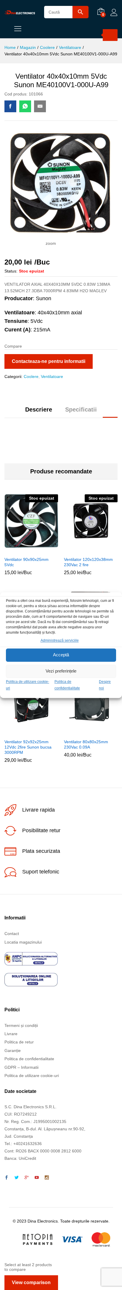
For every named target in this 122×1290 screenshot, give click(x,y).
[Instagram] (47, 1178)
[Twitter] (17, 1178)
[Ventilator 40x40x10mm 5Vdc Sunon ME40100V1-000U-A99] (10, 106)
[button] (83, 732)
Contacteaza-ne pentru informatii (48, 361)
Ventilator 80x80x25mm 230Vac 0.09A (86, 744)
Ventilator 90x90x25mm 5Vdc (26, 562)
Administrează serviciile (60, 640)
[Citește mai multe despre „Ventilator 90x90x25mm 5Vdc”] (24, 550)
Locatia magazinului (23, 942)
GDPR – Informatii (21, 1067)
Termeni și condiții (21, 1025)
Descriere (38, 409)
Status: (10, 271)
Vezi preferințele (61, 671)
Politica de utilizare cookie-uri (31, 1075)
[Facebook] (6, 1178)
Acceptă (61, 655)
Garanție (12, 1050)
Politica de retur (19, 1042)
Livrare (10, 1033)
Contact (11, 933)
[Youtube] (37, 1178)
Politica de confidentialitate (29, 1058)
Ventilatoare (52, 376)
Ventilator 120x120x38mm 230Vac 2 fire (88, 562)
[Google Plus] (27, 1178)
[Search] (110, 35)
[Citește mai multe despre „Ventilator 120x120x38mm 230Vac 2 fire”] (83, 550)
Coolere (31, 376)
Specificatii (81, 409)
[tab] (38, 412)
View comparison (31, 1282)
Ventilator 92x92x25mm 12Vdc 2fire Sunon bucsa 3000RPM (28, 747)
